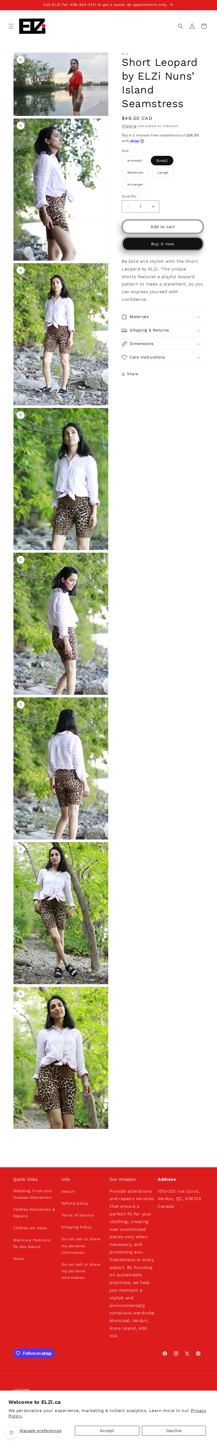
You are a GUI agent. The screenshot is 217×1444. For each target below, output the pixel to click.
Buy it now (162, 244)
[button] (11, 26)
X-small (137, 161)
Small (162, 160)
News (18, 1258)
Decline (174, 1430)
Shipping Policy (76, 1227)
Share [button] (132, 374)
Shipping (129, 126)
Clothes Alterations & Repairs (34, 1212)
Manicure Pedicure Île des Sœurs (31, 1243)
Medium (138, 173)
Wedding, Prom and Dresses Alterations (32, 1194)
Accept (107, 1430)
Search (68, 1191)
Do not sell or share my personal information (81, 1245)
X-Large (137, 185)
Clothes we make (30, 1228)
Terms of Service (77, 1215)
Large (165, 173)
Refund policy (75, 1203)
